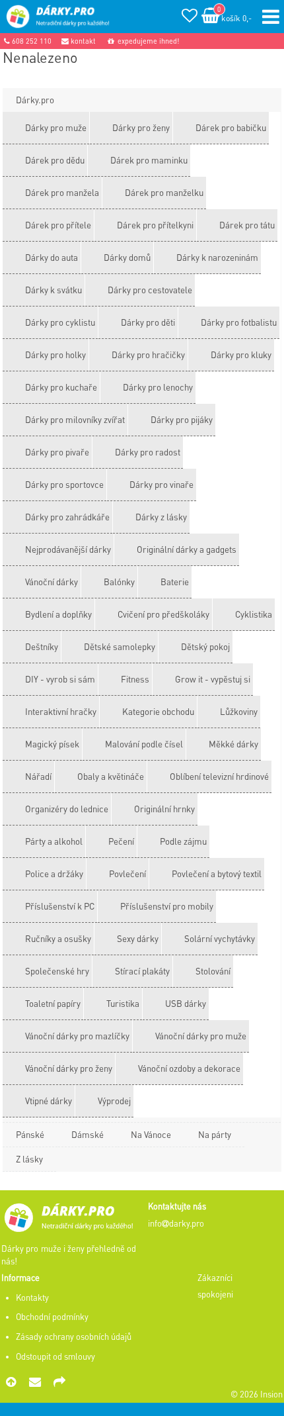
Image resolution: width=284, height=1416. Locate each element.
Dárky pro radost (147, 451)
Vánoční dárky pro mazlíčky (77, 1035)
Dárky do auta (51, 257)
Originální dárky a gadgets (186, 549)
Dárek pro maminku (149, 159)
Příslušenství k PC (59, 906)
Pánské (30, 1134)
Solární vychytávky (219, 938)
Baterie (174, 581)
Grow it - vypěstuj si (212, 678)
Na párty (214, 1134)
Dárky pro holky (55, 354)
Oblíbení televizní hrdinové (219, 776)
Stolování (213, 970)
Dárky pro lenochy (158, 387)
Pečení (121, 841)
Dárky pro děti (148, 322)
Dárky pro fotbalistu (239, 322)
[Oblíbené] (189, 17)
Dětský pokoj (205, 646)
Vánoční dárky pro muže (200, 1035)
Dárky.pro (35, 99)
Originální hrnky (164, 808)
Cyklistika (253, 614)
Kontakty (32, 1297)
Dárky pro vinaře (161, 484)
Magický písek (52, 743)
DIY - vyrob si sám (60, 678)
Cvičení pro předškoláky (163, 614)
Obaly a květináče (110, 776)
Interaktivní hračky (60, 711)
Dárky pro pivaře (57, 451)
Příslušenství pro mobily (166, 906)
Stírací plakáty (142, 970)
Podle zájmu (183, 841)
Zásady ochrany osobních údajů (73, 1336)
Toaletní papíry (53, 1003)
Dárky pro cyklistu (60, 322)
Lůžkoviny (239, 711)
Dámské (87, 1134)
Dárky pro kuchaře (61, 387)
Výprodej (114, 1100)
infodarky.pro (176, 1223)
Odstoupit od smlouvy (55, 1356)
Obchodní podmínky (52, 1316)
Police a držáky (54, 873)
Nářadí (38, 776)
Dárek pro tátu (247, 224)
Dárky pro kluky (241, 354)
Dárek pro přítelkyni (155, 224)
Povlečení (127, 873)
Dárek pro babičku (230, 127)
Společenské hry (57, 970)
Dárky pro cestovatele (150, 289)
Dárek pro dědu (55, 159)
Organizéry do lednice (66, 808)
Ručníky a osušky (58, 938)
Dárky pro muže (56, 127)
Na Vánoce (151, 1134)
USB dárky (185, 1003)
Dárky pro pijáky (182, 419)
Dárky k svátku (53, 289)
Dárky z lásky (161, 516)
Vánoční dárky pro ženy (68, 1068)
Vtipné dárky (48, 1100)
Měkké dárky (233, 743)
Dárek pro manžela (62, 192)
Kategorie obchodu (158, 711)
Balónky (119, 581)
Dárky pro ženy (141, 127)
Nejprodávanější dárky (68, 549)
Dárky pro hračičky (148, 354)
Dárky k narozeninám (217, 257)
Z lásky (29, 1158)
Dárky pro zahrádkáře (67, 516)
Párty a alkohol (54, 841)
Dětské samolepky (119, 646)
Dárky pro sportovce (64, 484)
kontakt (82, 41)
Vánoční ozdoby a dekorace (189, 1068)
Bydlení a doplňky (58, 614)
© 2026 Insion (257, 1394)
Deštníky (41, 646)
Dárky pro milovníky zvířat (75, 419)
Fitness (135, 678)
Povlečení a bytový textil (217, 873)
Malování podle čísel (144, 743)
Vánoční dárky (51, 581)
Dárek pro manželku (164, 192)
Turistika (122, 1003)
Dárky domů (127, 257)
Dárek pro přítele (58, 224)
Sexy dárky (138, 938)
